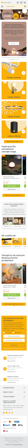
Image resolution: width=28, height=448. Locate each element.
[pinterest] (9, 413)
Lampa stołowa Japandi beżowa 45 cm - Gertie (9, 286)
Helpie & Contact (8, 392)
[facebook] (4, 413)
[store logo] (6, 2)
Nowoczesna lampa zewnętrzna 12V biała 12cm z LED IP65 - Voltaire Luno (11, 177)
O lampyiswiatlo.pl (8, 388)
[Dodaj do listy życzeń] (19, 157)
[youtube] (12, 413)
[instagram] (6, 413)
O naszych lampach (9, 396)
